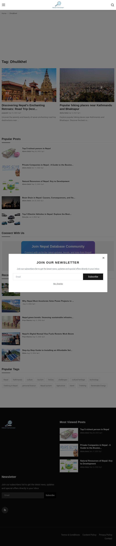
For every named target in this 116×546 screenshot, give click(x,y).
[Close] (103, 258)
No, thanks (58, 284)
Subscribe (93, 276)
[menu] (3, 5)
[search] (112, 5)
